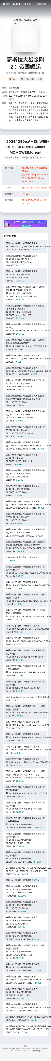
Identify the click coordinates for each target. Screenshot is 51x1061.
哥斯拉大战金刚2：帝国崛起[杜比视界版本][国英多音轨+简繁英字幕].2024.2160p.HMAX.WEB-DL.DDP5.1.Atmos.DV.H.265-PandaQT (25, 312)
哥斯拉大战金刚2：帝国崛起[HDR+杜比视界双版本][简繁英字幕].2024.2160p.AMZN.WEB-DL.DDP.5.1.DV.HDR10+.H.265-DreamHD (25, 951)
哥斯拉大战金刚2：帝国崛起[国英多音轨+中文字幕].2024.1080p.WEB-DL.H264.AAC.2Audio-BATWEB (25, 532)
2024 (40, 79)
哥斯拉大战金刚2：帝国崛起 (22, 880)
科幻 (27, 79)
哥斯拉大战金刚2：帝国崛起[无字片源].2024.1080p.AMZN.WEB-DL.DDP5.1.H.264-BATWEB (22, 936)
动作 (22, 79)
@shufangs (37, 1050)
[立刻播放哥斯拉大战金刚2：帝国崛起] (25, 35)
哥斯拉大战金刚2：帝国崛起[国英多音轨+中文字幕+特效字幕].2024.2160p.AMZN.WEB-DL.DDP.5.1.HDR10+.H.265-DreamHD (25, 840)
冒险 (32, 79)
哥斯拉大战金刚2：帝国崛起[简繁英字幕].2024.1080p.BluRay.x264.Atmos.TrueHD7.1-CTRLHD (28, 725)
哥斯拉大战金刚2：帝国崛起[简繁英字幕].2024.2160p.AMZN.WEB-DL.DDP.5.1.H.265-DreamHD (24, 967)
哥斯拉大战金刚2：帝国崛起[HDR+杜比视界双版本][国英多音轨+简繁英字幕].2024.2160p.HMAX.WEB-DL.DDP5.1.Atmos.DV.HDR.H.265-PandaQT (25, 293)
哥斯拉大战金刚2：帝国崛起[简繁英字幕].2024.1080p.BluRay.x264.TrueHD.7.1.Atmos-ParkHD (28, 628)
